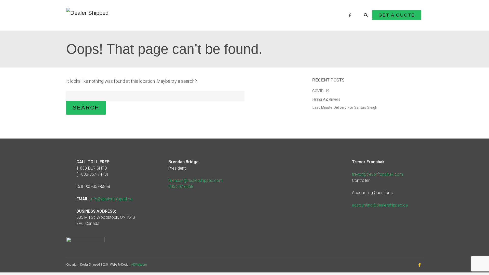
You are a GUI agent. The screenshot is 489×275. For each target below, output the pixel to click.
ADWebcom (139, 264)
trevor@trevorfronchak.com (377, 174)
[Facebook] (350, 15)
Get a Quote (396, 15)
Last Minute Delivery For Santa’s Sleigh (344, 107)
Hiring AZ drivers (326, 99)
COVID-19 (321, 91)
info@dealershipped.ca (111, 199)
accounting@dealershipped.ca (380, 205)
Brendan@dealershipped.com (195, 180)
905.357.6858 (180, 186)
